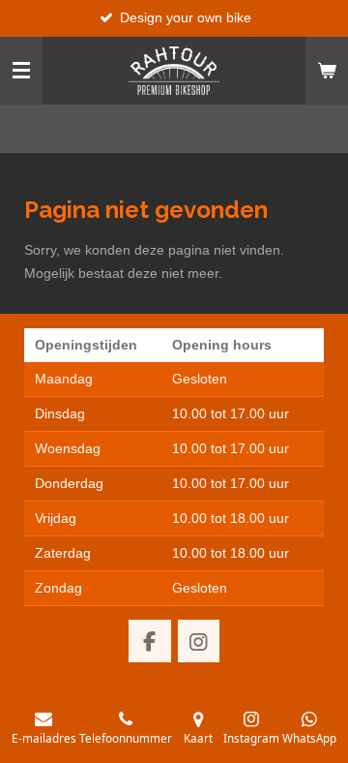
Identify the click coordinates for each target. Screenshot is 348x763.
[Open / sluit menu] (21, 71)
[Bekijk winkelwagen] (326, 71)
